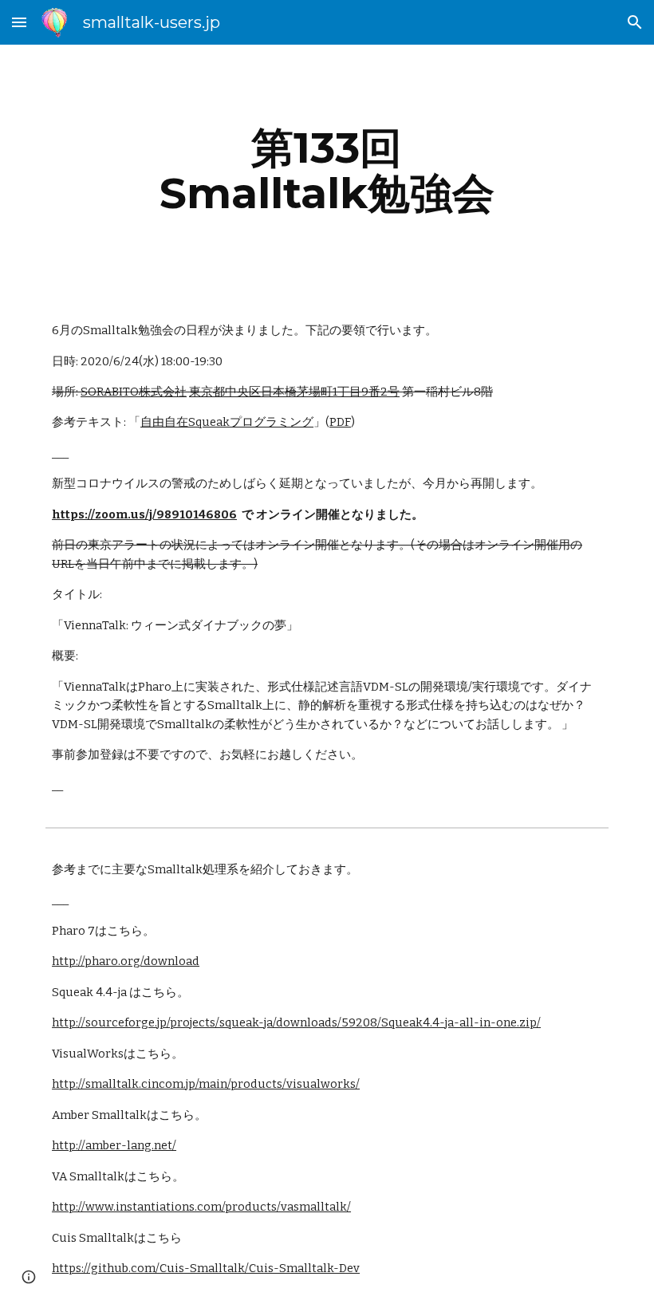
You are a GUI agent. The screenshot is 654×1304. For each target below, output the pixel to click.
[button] (19, 22)
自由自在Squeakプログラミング (226, 422)
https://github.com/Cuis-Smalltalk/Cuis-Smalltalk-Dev (206, 1268)
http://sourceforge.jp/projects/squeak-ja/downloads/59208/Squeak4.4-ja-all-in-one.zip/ (296, 1022)
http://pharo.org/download (125, 961)
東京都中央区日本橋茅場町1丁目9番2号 (294, 391)
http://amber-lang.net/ (114, 1145)
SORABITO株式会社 (134, 391)
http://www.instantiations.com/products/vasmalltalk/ (201, 1207)
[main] (327, 170)
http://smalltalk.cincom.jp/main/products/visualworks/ (206, 1084)
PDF (340, 422)
